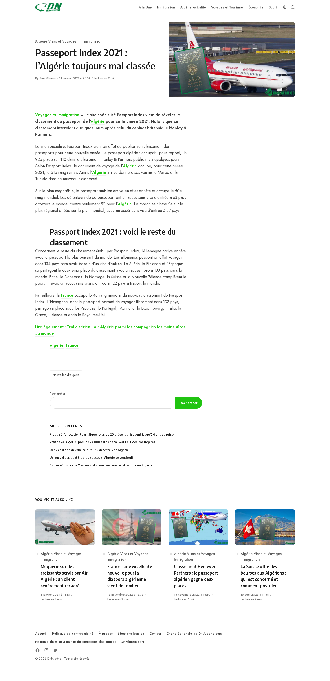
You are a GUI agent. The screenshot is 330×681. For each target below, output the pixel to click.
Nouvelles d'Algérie (66, 375)
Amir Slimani (47, 78)
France (67, 295)
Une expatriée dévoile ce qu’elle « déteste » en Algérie (89, 450)
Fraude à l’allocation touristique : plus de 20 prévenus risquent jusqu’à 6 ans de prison (112, 434)
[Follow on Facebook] (37, 650)
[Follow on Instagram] (46, 650)
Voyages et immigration (57, 115)
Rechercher (57, 393)
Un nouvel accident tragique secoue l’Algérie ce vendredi (91, 457)
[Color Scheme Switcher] (284, 7)
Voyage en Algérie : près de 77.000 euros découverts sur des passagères (102, 442)
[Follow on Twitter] (55, 650)
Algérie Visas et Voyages (55, 41)
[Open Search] (292, 7)
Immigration (92, 41)
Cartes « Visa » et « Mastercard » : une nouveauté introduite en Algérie (101, 465)
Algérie (98, 121)
